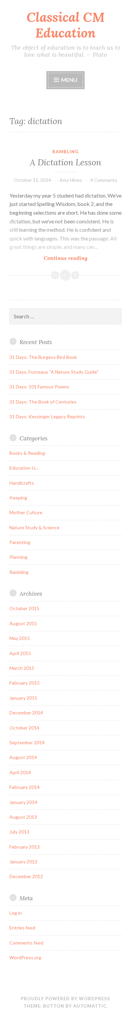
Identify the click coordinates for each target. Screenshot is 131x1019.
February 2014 (24, 787)
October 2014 (24, 728)
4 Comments (103, 180)
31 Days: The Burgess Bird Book (43, 357)
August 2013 (23, 817)
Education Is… (24, 468)
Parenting (19, 542)
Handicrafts (21, 483)
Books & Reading (27, 453)
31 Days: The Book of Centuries (43, 402)
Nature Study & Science (34, 527)
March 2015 (21, 668)
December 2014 (26, 712)
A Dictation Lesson (65, 162)
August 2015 (23, 623)
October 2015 (24, 608)
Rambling (65, 151)
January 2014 (23, 802)
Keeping (18, 497)
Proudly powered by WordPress (65, 998)
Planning (18, 557)
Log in (15, 913)
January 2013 (23, 861)
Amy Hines (70, 180)
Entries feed (22, 927)
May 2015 (19, 638)
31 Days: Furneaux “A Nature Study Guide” (53, 372)
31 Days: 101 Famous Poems (39, 386)
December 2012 (26, 876)
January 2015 (23, 698)
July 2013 (19, 832)
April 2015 (20, 653)
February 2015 (24, 683)
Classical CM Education (66, 25)
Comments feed (26, 943)
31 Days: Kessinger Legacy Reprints (47, 416)
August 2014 (23, 757)
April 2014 (20, 772)
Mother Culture (25, 512)
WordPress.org (25, 957)
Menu (69, 79)
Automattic (89, 1006)
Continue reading (77, 258)
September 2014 (27, 742)
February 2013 (24, 847)
